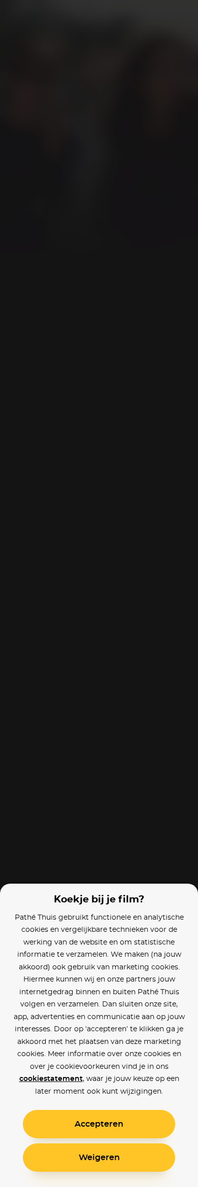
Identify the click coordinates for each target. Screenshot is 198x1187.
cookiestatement (51, 1079)
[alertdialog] (99, 593)
